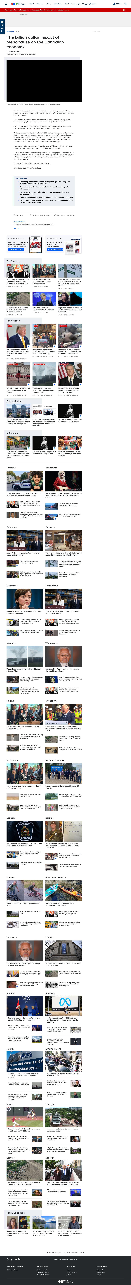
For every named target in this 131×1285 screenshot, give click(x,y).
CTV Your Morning (72, 4)
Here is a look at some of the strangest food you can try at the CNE (69, 454)
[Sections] (6, 4)
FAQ (68, 1252)
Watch (48, 4)
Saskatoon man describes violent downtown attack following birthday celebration (31, 983)
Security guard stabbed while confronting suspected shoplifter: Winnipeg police (70, 678)
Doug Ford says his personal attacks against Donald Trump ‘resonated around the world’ (30, 973)
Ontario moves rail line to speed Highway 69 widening (62, 787)
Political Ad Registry (43, 1274)
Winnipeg (10, 32)
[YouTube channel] (16, 1259)
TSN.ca (69, 1274)
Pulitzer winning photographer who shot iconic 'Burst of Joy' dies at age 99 (69, 983)
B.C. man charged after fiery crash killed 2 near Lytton (68, 504)
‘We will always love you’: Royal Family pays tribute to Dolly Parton (18, 390)
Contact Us (62, 1252)
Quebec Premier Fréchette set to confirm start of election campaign (24, 612)
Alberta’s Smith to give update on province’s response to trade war (23, 554)
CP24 (68, 1270)
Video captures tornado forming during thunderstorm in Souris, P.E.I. (44, 390)
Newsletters (75, 1252)
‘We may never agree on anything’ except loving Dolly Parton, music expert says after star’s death (63, 495)
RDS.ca (99, 1274)
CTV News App (52, 1252)
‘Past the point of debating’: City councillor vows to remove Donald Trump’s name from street (69, 282)
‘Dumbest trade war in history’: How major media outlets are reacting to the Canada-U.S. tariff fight (44, 423)
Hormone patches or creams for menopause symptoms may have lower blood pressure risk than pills (45, 183)
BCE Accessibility (12, 1270)
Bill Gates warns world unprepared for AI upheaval (43, 309)
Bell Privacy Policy (42, 1270)
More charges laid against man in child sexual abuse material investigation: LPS (24, 845)
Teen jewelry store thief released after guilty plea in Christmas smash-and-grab (70, 855)
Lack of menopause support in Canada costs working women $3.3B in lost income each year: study (46, 201)
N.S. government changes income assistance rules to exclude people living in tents (31, 678)
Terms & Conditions (43, 1272)
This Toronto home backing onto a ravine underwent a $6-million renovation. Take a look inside (18, 455)
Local (31, 4)
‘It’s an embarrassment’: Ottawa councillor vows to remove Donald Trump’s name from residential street (70, 563)
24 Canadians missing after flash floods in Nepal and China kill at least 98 (17, 310)
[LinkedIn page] (19, 1259)
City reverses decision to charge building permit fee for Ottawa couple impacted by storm (63, 554)
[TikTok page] (12, 1259)
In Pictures (58, 4)
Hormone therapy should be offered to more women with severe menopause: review (44, 193)
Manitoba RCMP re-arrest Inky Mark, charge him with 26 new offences (62, 670)
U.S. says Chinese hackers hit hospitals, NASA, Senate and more (63, 964)
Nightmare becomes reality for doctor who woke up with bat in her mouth (70, 310)
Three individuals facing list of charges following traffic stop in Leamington (31, 923)
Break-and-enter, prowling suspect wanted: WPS (23, 904)
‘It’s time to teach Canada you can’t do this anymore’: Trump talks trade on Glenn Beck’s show (18, 353)
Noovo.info (100, 1270)
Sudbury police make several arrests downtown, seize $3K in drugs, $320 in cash (69, 806)
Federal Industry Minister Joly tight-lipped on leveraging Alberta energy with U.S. (31, 573)
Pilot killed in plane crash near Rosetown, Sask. (30, 795)
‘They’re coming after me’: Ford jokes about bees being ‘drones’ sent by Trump (44, 352)
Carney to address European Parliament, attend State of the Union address (24, 1019)
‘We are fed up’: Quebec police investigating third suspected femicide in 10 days (30, 621)
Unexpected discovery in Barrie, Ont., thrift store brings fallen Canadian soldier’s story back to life (62, 846)
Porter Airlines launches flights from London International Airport (30, 853)
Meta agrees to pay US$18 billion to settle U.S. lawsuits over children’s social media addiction (62, 1020)
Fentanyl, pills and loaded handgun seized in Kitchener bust (70, 748)
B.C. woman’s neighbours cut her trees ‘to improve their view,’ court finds (43, 1233)
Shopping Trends (88, 4)
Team (82, 1252)
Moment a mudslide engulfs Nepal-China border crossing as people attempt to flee (69, 352)
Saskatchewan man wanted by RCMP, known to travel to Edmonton (69, 632)
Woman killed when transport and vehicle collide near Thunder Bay (70, 795)
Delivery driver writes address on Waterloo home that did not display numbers (70, 1233)
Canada (40, 4)
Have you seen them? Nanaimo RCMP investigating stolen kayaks (59, 904)
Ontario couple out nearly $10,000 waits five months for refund (17, 1233)
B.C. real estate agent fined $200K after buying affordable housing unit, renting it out (18, 422)
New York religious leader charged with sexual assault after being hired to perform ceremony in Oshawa (31, 515)
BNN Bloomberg (72, 1272)
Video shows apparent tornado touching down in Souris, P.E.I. (24, 670)
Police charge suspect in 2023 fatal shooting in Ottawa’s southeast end (69, 574)
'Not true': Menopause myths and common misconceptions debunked (46, 197)
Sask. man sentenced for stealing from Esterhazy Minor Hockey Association (31, 736)
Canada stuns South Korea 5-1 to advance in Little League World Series (24, 1130)
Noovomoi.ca (101, 1272)
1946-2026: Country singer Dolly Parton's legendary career (70, 421)
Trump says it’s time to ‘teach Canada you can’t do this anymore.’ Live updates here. (18, 282)
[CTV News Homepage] (18, 4)
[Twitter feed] (8, 1259)
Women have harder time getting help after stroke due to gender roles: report (44, 188)
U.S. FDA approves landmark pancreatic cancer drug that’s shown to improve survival (23, 1075)
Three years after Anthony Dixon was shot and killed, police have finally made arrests (24, 494)
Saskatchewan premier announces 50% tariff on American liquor (42, 282)
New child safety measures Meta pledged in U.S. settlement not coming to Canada (63, 1183)
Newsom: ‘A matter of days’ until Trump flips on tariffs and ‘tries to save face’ (70, 390)
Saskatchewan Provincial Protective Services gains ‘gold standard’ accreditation (30, 747)
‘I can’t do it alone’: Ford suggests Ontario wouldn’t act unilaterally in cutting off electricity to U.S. (63, 729)
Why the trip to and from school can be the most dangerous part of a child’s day (70, 923)
